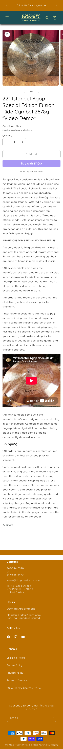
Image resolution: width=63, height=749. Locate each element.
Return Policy (15, 665)
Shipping (6, 130)
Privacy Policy (15, 672)
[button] (7, 18)
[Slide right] (39, 91)
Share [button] (9, 524)
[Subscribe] (52, 718)
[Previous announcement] (6, 5)
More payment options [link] (31, 171)
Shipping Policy (16, 657)
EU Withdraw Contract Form (24, 687)
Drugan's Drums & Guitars (25, 745)
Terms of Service (17, 680)
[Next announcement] (56, 5)
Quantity (7, 135)
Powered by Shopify (48, 745)
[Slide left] (24, 91)
